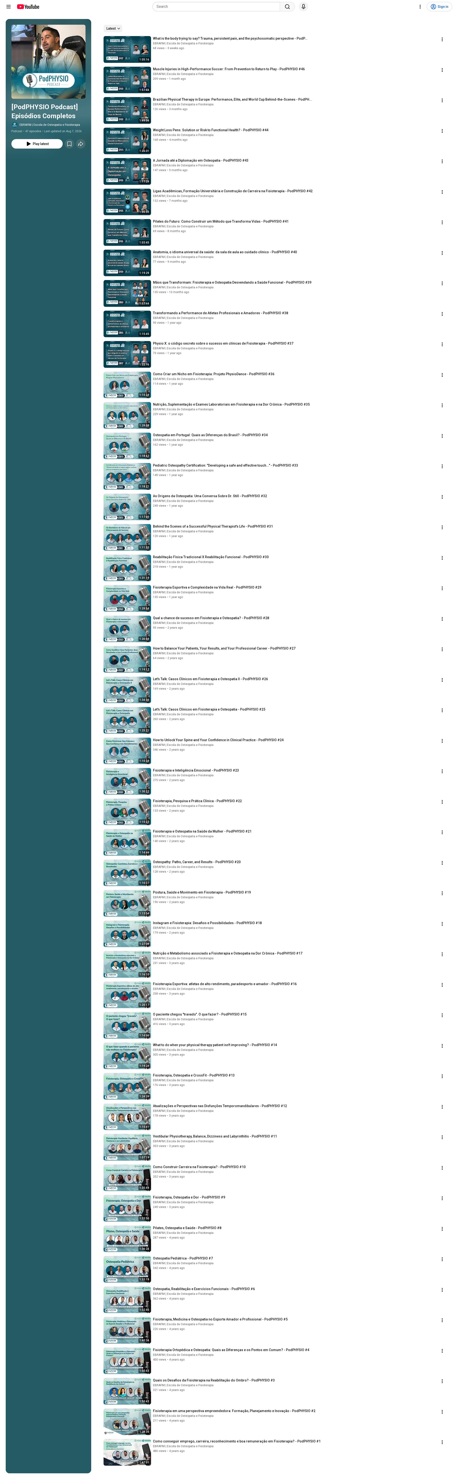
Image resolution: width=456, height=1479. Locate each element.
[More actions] (442, 39)
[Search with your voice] (303, 6)
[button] (48, 62)
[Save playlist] (69, 144)
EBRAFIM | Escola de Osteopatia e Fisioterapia (49, 124)
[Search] (287, 6)
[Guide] (8, 6)
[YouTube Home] (28, 6)
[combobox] (218, 6)
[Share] (81, 144)
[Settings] (420, 6)
